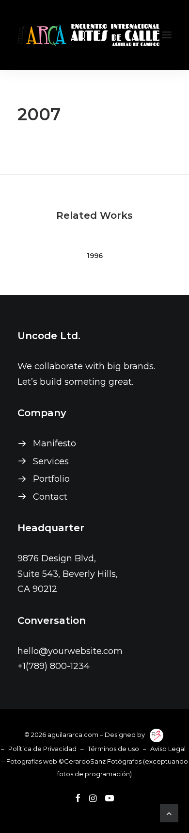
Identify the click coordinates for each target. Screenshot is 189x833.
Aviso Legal (168, 748)
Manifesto (54, 443)
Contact (50, 496)
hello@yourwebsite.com (70, 651)
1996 (95, 255)
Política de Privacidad (42, 748)
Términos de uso (113, 748)
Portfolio (51, 479)
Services (51, 461)
